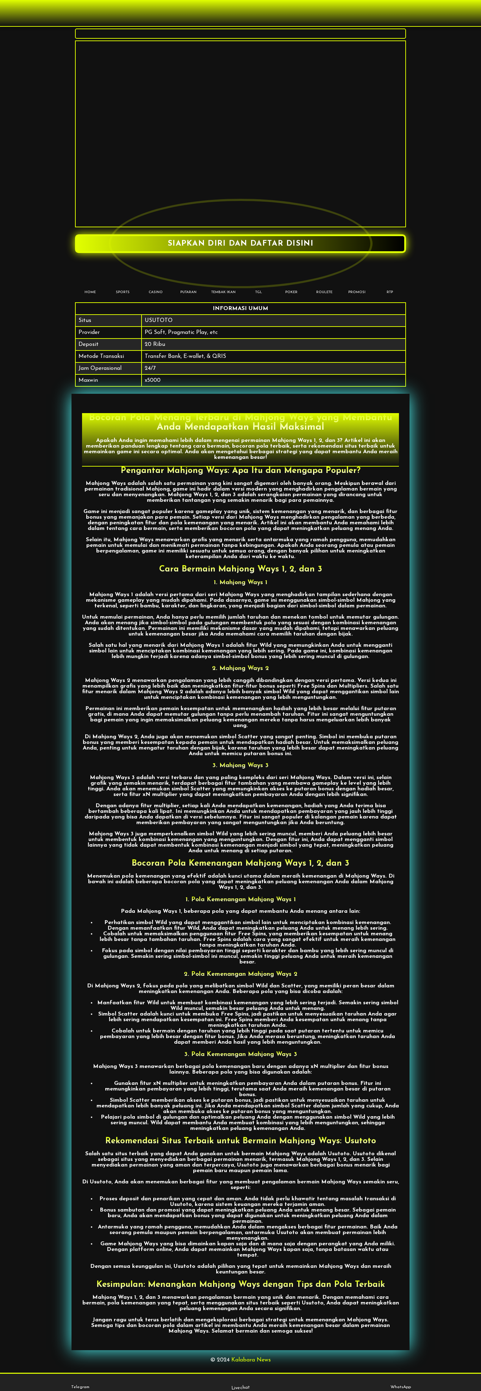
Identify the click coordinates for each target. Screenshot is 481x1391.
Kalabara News (251, 1360)
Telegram (80, 1387)
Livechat (240, 1388)
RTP (390, 292)
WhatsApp (401, 1387)
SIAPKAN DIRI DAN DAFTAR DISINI (240, 244)
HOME (90, 292)
